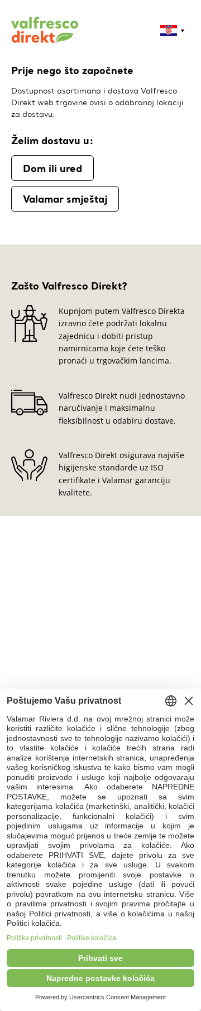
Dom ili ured (52, 168)
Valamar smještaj (65, 198)
